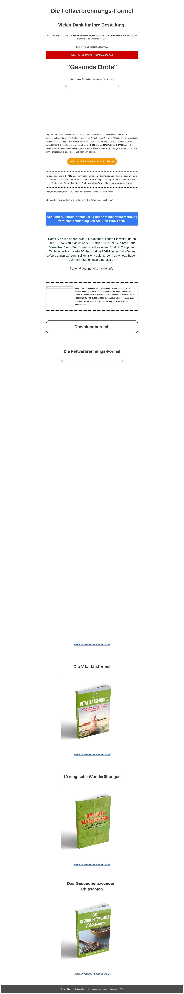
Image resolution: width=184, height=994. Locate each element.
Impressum (113, 989)
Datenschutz (80, 989)
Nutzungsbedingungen (97, 989)
